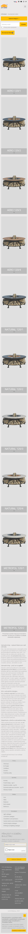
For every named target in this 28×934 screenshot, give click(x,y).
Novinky (5, 780)
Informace (6, 764)
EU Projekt (6, 766)
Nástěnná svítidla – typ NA (10, 785)
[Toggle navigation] (25, 6)
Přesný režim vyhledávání (10, 27)
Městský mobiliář (7, 790)
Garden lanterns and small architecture (13, 821)
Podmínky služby (7, 773)
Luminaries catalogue (8, 816)
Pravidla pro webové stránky (18, 930)
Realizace (5, 802)
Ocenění (5, 770)
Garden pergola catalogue (10, 823)
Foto (4, 797)
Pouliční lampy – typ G (8, 783)
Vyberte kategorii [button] (13, 18)
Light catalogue (7, 814)
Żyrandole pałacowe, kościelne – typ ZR (13, 787)
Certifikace (6, 768)
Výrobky (4, 14)
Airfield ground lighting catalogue (11, 825)
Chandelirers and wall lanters (10, 819)
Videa (4, 799)
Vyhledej (23, 24)
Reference (6, 806)
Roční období (6, 804)
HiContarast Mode (7, 32)
